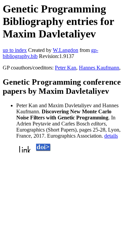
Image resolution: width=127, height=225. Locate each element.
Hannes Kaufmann (99, 68)
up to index (15, 50)
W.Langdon (65, 50)
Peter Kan (65, 68)
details (111, 136)
